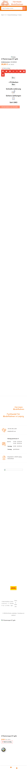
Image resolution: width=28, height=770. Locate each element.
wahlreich (13, 725)
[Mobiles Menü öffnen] (25, 2)
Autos (20, 15)
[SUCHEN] (24, 8)
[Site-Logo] (12, 2)
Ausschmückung (12, 15)
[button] (3, 71)
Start (2, 15)
